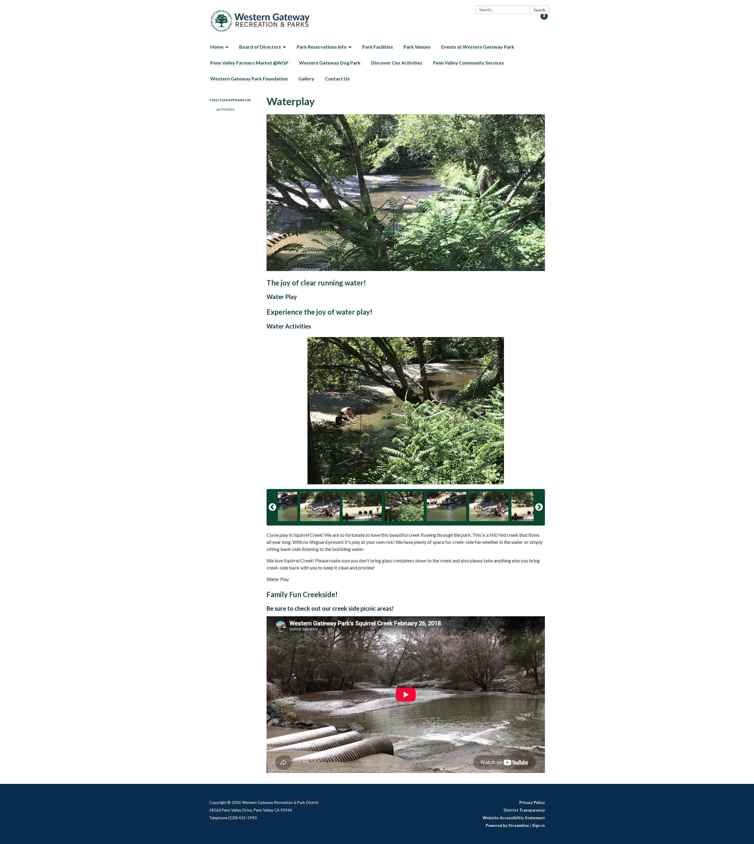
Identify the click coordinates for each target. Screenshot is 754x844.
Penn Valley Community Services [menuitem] (468, 62)
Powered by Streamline (507, 825)
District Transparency (524, 810)
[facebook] (544, 18)
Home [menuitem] (217, 46)
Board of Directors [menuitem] (260, 46)
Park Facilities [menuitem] (377, 46)
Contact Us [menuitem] (337, 78)
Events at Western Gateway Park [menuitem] (477, 46)
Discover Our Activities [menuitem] (396, 62)
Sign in (538, 825)
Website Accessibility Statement (514, 817)
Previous (272, 507)
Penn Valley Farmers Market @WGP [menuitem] (249, 62)
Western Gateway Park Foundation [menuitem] (249, 78)
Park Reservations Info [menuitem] (322, 46)
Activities (225, 109)
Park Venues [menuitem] (417, 46)
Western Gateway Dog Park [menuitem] (330, 62)
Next (539, 507)
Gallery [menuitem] (306, 78)
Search (539, 10)
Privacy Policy (532, 802)
